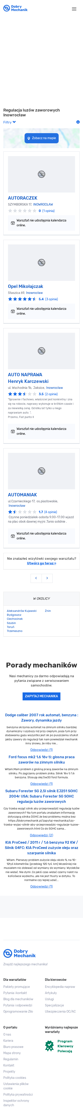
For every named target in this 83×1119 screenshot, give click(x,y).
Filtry (7, 122)
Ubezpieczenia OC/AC (60, 1011)
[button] (20, 1086)
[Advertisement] (41, 62)
